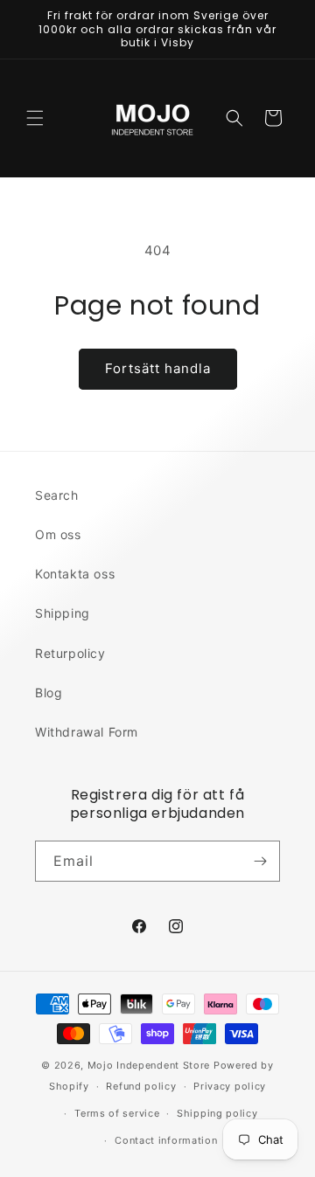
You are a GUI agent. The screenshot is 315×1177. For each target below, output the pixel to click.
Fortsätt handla (158, 368)
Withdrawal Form (86, 731)
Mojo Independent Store (149, 1065)
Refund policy (141, 1086)
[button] (35, 118)
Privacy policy (229, 1086)
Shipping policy (217, 1113)
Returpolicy (70, 653)
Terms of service (116, 1113)
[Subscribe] (260, 861)
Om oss (58, 534)
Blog (48, 692)
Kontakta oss (75, 573)
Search (57, 495)
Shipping (62, 613)
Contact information (166, 1140)
